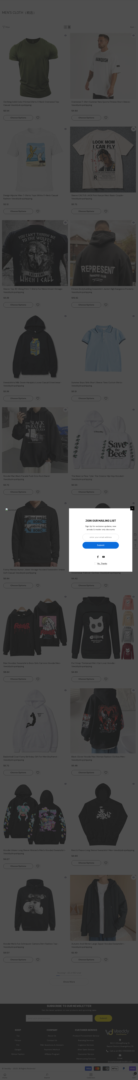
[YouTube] (103, 557)
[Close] (132, 508)
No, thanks (102, 563)
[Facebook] (98, 557)
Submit (100, 545)
